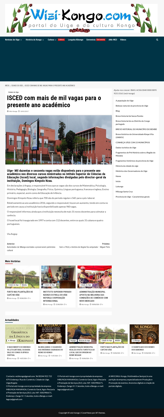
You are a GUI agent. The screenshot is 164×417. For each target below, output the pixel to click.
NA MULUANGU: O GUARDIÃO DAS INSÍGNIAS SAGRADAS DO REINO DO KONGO (50, 350)
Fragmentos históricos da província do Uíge (134, 161)
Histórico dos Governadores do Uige (131, 171)
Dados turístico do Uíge (126, 147)
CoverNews (86, 412)
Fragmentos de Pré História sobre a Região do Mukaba (135, 154)
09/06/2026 (95, 304)
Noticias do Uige (84, 340)
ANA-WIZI (113, 39)
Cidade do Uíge (13, 92)
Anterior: (31, 247)
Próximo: (84, 245)
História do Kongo (34, 39)
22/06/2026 (59, 304)
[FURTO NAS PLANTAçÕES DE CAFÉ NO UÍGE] (22, 277)
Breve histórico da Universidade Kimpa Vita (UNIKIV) (135, 135)
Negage (73, 340)
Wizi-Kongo (13, 111)
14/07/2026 (23, 358)
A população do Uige (125, 100)
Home (118, 176)
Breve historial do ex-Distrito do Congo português (133, 122)
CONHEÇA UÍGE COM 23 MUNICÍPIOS (133, 142)
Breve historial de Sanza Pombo (129, 116)
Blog (118, 111)
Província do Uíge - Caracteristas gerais (133, 197)
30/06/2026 (23, 298)
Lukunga (119, 186)
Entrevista (95, 39)
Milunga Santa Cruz (124, 191)
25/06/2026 (147, 353)
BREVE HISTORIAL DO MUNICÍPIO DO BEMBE (136, 129)
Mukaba (24, 285)
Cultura (56, 39)
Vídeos (123, 39)
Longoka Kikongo (75, 39)
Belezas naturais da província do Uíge (132, 106)
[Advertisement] (82, 62)
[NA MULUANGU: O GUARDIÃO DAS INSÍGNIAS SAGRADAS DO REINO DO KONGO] (50, 334)
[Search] (157, 39)
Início (118, 181)
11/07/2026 (54, 356)
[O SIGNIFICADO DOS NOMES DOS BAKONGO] (144, 334)
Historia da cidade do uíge (127, 166)
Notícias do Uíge (12, 39)
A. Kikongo (11, 340)
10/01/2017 (24, 111)
